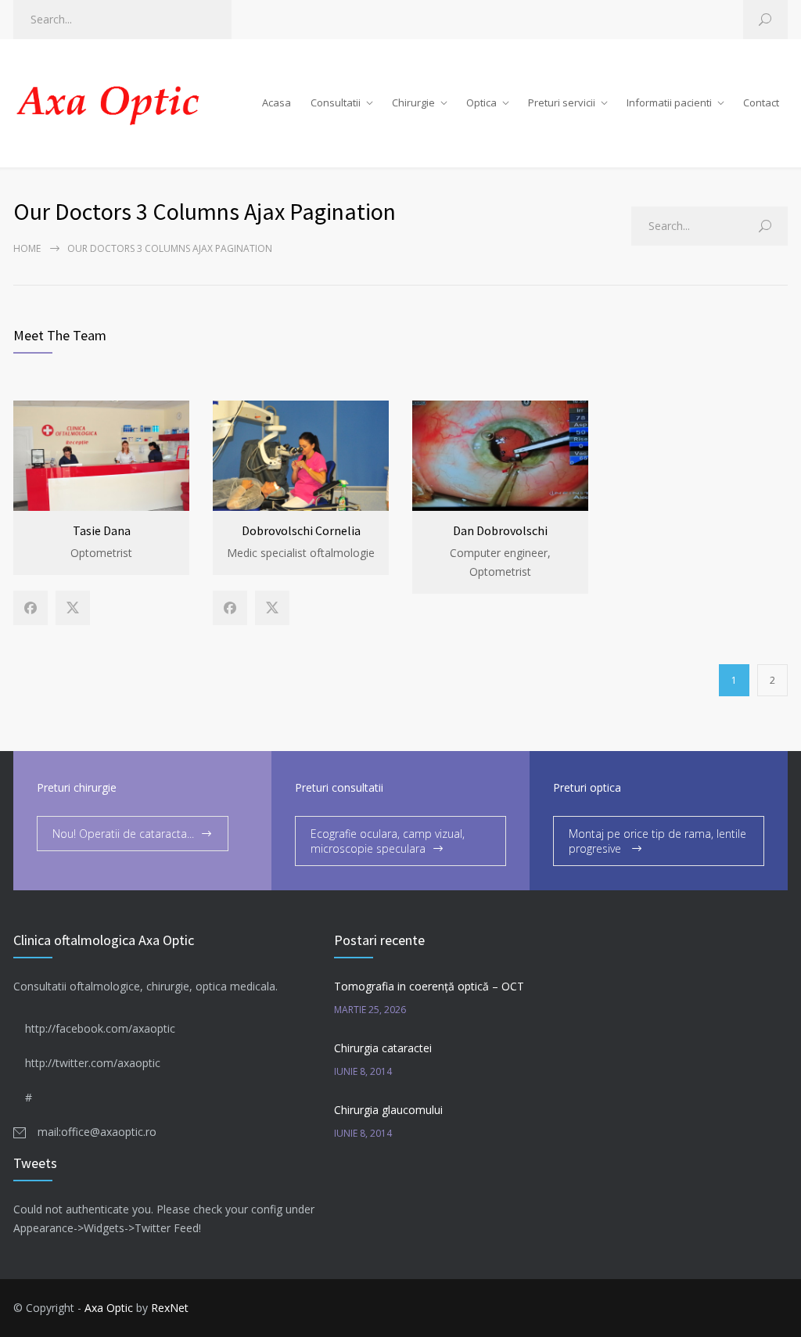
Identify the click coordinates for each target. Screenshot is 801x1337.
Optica (481, 102)
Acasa (276, 102)
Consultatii (336, 102)
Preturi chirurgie (77, 787)
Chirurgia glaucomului (388, 1109)
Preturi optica (587, 787)
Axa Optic (108, 1307)
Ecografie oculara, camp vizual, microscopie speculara (388, 841)
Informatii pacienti (669, 102)
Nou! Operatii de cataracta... (123, 833)
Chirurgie (413, 102)
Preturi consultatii (339, 787)
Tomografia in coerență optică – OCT (429, 986)
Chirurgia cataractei (383, 1047)
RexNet (170, 1307)
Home (27, 248)
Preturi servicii (561, 102)
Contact (761, 102)
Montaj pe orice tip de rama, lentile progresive (657, 841)
